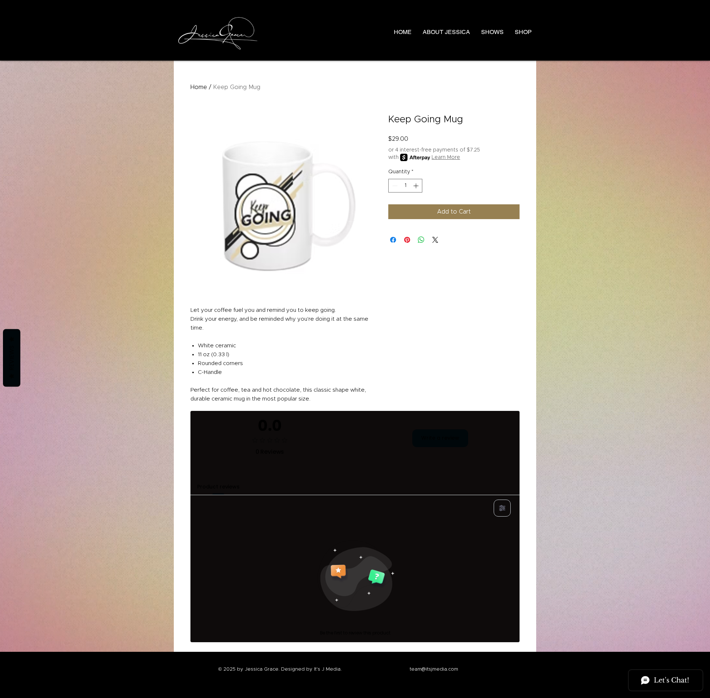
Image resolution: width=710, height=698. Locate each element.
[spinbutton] (405, 185)
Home (198, 87)
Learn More (446, 157)
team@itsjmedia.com (434, 669)
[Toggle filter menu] (502, 508)
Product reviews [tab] (218, 486)
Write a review (440, 438)
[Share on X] (435, 239)
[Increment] (416, 185)
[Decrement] (394, 185)
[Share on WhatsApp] (421, 239)
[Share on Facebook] (393, 239)
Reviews (11, 357)
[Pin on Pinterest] (407, 239)
